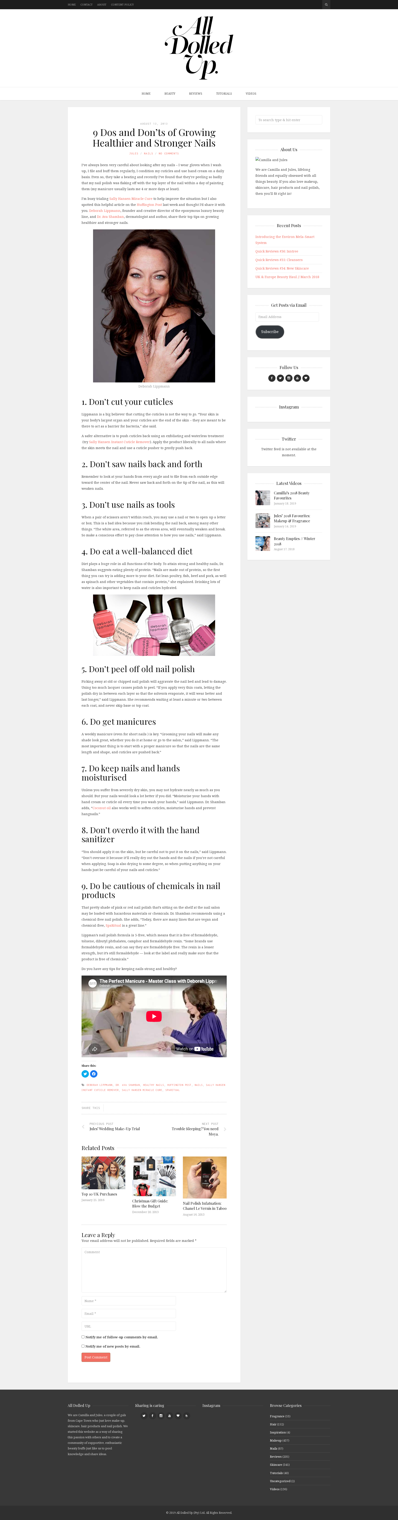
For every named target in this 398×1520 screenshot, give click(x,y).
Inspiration (278, 1432)
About (101, 4)
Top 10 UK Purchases (99, 1194)
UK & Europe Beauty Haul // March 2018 (287, 277)
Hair (273, 1424)
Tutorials (224, 94)
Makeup (276, 1440)
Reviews (195, 94)
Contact (86, 4)
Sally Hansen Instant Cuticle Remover (119, 442)
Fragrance (277, 1416)
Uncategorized (280, 1481)
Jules (133, 153)
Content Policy (122, 4)
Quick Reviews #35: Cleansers (279, 260)
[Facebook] (271, 378)
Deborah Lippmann (104, 210)
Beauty (169, 94)
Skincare (276, 1465)
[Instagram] (289, 378)
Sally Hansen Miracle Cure (130, 198)
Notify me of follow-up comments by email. (121, 1337)
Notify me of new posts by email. (112, 1346)
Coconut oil (102, 808)
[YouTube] (297, 378)
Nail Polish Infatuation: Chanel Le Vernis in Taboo (205, 1206)
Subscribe (269, 331)
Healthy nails (153, 1085)
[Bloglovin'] (306, 378)
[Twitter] (280, 378)
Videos (251, 94)
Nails (148, 153)
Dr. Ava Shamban (110, 216)
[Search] (326, 4)
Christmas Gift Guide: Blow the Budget (150, 1203)
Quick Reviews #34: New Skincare (282, 268)
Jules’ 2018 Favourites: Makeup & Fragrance (292, 518)
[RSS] (186, 1415)
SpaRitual (113, 925)
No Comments (169, 153)
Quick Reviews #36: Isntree (276, 251)
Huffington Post (149, 204)
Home (72, 4)
